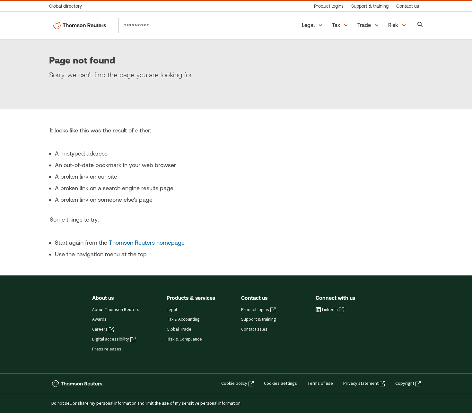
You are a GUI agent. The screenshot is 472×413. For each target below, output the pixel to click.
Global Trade (179, 329)
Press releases (106, 349)
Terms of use (320, 383)
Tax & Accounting (183, 319)
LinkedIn (330, 310)
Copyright (404, 383)
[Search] (420, 25)
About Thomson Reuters (115, 310)
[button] (313, 25)
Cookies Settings (280, 383)
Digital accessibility (110, 339)
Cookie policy (234, 383)
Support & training (258, 319)
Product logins (255, 310)
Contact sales (254, 329)
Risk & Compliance (184, 339)
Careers (100, 329)
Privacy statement (361, 383)
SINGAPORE (136, 25)
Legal (172, 310)
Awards (99, 319)
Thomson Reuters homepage (147, 242)
